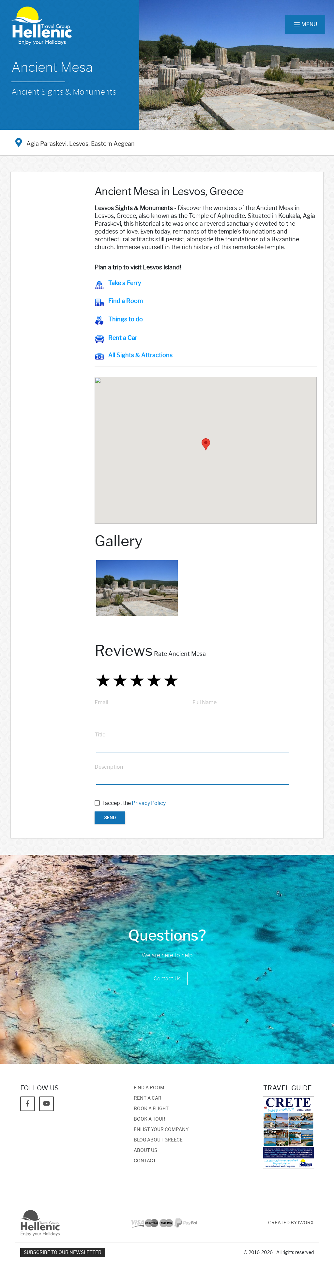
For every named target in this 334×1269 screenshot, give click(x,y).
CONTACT (145, 1161)
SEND (110, 817)
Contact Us (167, 978)
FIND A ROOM (149, 1088)
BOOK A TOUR (149, 1119)
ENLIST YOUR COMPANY (161, 1129)
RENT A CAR (147, 1098)
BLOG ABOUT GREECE (158, 1140)
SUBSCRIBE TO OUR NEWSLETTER (62, 1252)
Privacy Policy (149, 803)
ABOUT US (145, 1150)
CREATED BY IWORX (291, 1223)
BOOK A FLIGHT (151, 1108)
